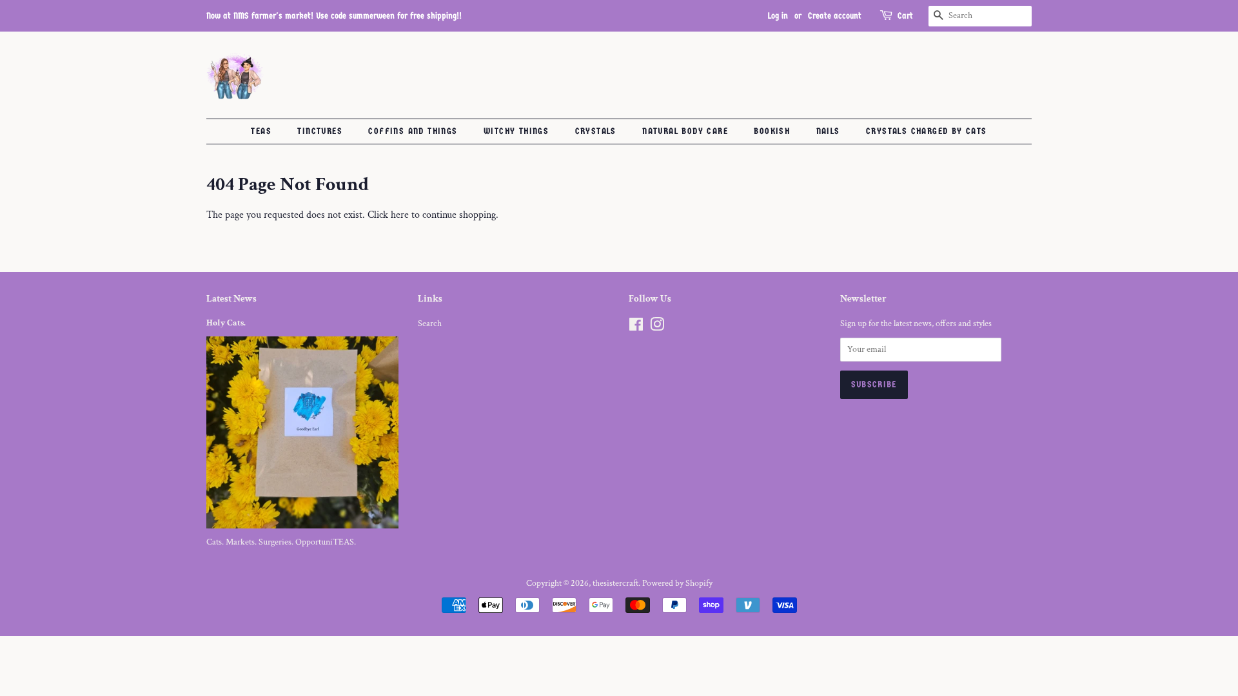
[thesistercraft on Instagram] (657, 327)
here (400, 215)
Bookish (772, 131)
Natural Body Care (685, 131)
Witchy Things (516, 131)
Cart (905, 15)
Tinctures (319, 131)
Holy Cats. (226, 323)
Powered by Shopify (677, 583)
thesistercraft (615, 583)
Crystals (595, 131)
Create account (834, 15)
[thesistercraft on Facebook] (636, 327)
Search (430, 323)
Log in (778, 15)
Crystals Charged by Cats (926, 131)
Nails (828, 131)
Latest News (231, 299)
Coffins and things (412, 131)
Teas (261, 131)
